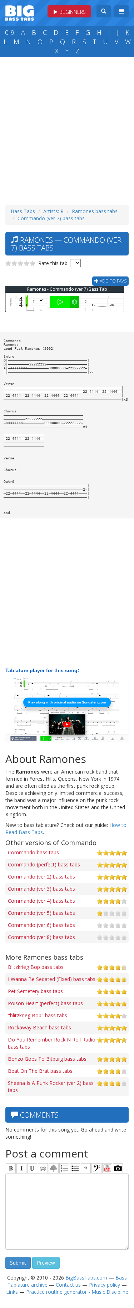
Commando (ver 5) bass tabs (41, 912)
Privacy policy (104, 1284)
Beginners (72, 12)
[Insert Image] (54, 1168)
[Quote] (86, 1168)
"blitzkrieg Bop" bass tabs (37, 1015)
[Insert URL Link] (43, 1168)
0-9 (9, 32)
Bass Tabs (23, 211)
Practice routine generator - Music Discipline (77, 1291)
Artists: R (53, 211)
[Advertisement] (67, 129)
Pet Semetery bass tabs (35, 991)
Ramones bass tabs (95, 211)
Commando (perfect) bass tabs (44, 864)
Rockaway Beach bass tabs (39, 1027)
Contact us (68, 1284)
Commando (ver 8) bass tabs (41, 937)
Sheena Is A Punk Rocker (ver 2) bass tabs (51, 1086)
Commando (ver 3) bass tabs (41, 888)
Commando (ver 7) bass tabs (51, 218)
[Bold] (11, 1168)
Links (12, 1291)
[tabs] (96, 1168)
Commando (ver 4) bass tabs (41, 900)
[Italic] (21, 1168)
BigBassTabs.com (86, 1277)
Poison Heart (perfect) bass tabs (45, 1003)
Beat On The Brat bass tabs (40, 1070)
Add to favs (112, 281)
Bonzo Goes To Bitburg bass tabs (47, 1058)
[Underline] (32, 1168)
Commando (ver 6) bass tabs (41, 925)
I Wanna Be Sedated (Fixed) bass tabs (51, 979)
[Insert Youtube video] (107, 1168)
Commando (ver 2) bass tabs (41, 876)
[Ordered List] (64, 1168)
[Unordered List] (75, 1168)
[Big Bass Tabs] (19, 12)
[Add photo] (118, 1168)
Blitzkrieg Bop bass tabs (36, 967)
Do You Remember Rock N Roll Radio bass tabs (51, 1043)
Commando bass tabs (33, 852)
